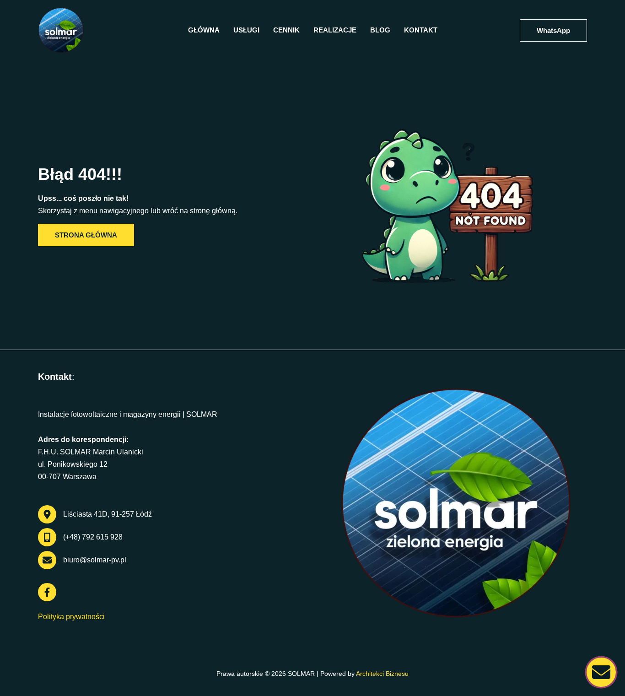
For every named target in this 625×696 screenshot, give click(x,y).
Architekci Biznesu (382, 673)
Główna (204, 30)
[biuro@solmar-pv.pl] (82, 560)
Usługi (246, 30)
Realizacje (334, 30)
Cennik (286, 30)
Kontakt (420, 30)
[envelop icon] (601, 672)
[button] (553, 30)
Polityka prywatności (71, 616)
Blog (380, 30)
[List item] (47, 592)
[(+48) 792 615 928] (80, 537)
